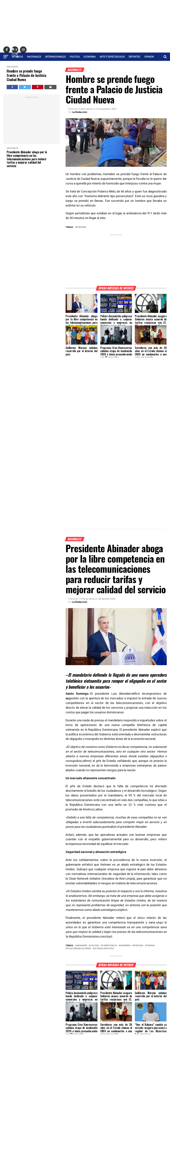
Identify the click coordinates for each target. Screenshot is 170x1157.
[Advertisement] (85, 23)
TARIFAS (150, 946)
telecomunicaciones (79, 949)
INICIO (19, 56)
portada (81, 227)
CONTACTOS (85, 65)
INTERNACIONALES (55, 56)
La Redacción (79, 112)
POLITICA (75, 56)
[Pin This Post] (37, 87)
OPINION (149, 56)
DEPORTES (134, 56)
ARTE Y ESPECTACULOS (112, 56)
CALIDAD (94, 946)
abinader (82, 946)
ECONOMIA (90, 56)
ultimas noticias (104, 949)
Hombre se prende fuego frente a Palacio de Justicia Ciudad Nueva (26, 75)
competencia (109, 946)
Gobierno (125, 946)
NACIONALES (34, 56)
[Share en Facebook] (12, 87)
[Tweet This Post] (25, 87)
